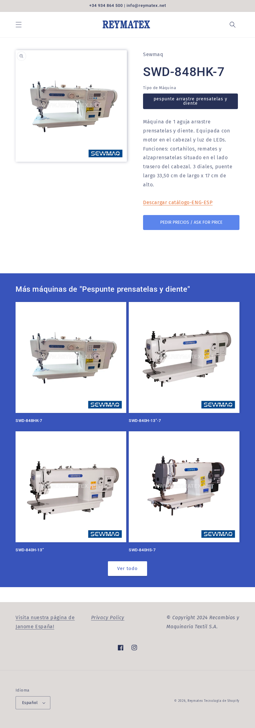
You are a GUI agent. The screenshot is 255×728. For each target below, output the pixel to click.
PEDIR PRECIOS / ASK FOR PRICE (191, 222)
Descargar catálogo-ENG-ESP (178, 202)
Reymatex (195, 701)
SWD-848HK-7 (29, 420)
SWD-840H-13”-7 (145, 420)
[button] (19, 24)
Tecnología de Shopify (221, 701)
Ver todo (127, 568)
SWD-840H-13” (30, 550)
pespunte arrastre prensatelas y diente (190, 101)
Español (30, 702)
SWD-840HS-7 (142, 550)
